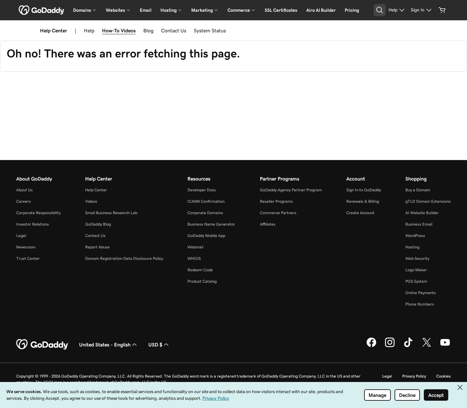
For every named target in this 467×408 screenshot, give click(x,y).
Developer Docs (201, 190)
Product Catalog (202, 281)
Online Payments (420, 293)
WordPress (415, 236)
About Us (24, 190)
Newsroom (26, 247)
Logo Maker (416, 270)
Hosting (412, 247)
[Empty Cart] (442, 10)
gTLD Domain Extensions (428, 201)
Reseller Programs (276, 201)
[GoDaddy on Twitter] (426, 346)
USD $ (155, 344)
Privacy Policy (414, 376)
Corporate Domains (205, 213)
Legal (21, 236)
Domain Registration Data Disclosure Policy (124, 258)
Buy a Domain (417, 190)
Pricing (352, 10)
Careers (23, 201)
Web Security (417, 258)
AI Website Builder (422, 213)
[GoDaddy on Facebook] (371, 346)
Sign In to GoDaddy (363, 190)
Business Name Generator (211, 224)
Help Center (96, 190)
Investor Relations (32, 224)
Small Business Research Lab (111, 213)
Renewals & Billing (362, 201)
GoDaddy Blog (98, 224)
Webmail (195, 247)
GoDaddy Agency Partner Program (291, 190)
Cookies (443, 376)
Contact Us (173, 30)
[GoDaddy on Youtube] (445, 346)
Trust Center (28, 258)
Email (146, 10)
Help (89, 30)
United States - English (105, 344)
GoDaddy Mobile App (206, 236)
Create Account (360, 213)
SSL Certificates (281, 10)
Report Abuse (97, 247)
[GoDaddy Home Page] (42, 344)
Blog (148, 30)
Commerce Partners (278, 213)
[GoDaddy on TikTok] (408, 346)
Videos (91, 201)
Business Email (418, 224)
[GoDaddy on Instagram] (390, 346)
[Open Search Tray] (380, 10)
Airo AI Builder (321, 10)
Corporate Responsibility (38, 213)
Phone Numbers (419, 304)
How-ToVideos (119, 30)
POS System (416, 281)
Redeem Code (200, 270)
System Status (210, 30)
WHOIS (194, 258)
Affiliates (267, 224)
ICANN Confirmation (206, 201)
